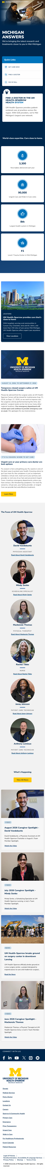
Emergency (7, 1122)
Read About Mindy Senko (22, 595)
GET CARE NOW (14, 67)
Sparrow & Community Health (14, 1114)
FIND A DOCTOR (14, 75)
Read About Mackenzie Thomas (22, 634)
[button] (38, 2)
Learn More (8, 494)
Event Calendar (8, 1143)
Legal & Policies (9, 1156)
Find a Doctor (8, 1097)
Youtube (17, 1058)
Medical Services (9, 1093)
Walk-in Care (7, 1134)
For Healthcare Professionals (13, 1138)
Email (38, 1058)
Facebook (4, 1058)
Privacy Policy (8, 1160)
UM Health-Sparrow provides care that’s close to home (22, 318)
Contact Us (7, 1105)
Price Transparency (10, 1126)
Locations (6, 1101)
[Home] (15, 2)
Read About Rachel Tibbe (22, 674)
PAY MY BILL (12, 82)
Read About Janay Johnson (22, 713)
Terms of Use (31, 1160)
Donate (5, 1089)
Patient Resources (9, 1147)
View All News (22, 780)
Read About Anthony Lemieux (22, 753)
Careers (5, 1109)
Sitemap (20, 1160)
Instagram (31, 1058)
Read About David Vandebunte (22, 555)
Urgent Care (7, 1130)
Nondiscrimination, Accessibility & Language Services (22, 1158)
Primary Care (7, 1118)
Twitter (24, 1058)
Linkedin (9, 1058)
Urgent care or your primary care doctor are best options (21, 463)
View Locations (12, 336)
